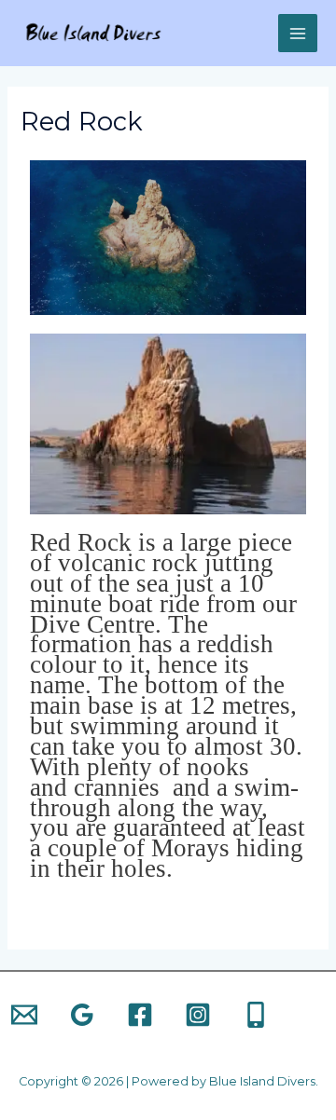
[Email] (24, 1014)
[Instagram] (198, 1014)
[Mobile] (255, 1014)
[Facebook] (140, 1014)
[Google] (82, 1014)
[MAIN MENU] (297, 33)
